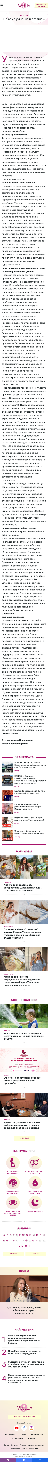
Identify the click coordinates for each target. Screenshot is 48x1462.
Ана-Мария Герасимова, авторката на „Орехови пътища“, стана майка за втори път (23, 887)
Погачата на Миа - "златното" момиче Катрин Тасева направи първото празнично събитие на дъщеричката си (22, 933)
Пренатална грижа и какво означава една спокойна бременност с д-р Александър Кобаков (24, 1339)
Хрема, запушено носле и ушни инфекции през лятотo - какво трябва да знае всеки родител (22, 1125)
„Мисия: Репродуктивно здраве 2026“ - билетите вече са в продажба (22, 1080)
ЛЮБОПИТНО (17, 1438)
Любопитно (8, 926)
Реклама (23, 1445)
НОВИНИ (32, 1438)
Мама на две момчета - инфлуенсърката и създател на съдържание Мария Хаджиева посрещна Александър (22, 980)
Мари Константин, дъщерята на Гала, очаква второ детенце (24, 1352)
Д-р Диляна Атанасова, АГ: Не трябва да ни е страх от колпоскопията (24, 1310)
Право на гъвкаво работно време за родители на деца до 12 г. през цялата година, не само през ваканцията (26, 1379)
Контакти (14, 1445)
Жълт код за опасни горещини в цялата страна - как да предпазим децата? (24, 1036)
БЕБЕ (24, 1434)
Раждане (7, 882)
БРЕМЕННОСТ (11, 1434)
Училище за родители (41, 5)
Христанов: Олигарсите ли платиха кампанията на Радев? (29, 832)
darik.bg (17, 812)
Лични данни (15, 1448)
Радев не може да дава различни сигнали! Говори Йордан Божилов (27, 806)
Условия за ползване (36, 1445)
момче (36, 1253)
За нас (6, 1445)
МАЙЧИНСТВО (37, 1434)
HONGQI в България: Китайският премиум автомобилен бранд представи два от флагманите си (30, 779)
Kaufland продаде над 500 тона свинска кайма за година (29, 792)
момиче (13, 1253)
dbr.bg (16, 771)
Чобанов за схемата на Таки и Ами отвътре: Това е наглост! (29, 818)
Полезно (7, 1030)
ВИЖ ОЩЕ (24, 1138)
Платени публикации (30, 1448)
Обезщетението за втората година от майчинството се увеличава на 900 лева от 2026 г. (26, 1364)
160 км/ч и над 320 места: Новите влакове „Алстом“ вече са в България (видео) (30, 764)
